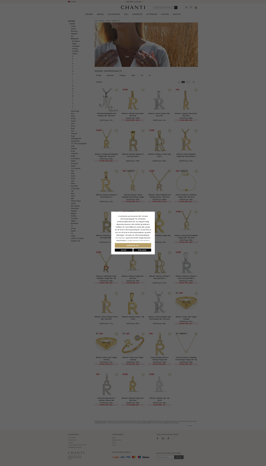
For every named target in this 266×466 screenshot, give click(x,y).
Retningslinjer (121, 238)
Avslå (124, 250)
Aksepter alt (133, 245)
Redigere (142, 250)
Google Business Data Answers (138, 240)
